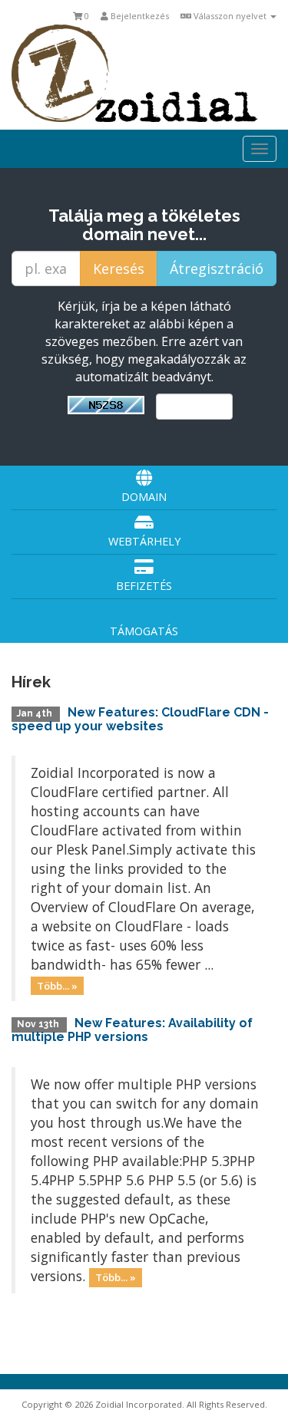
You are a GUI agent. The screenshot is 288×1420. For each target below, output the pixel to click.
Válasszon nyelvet (230, 15)
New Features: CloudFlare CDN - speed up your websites (140, 719)
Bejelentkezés (138, 15)
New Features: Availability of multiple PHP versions (132, 1030)
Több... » (57, 985)
